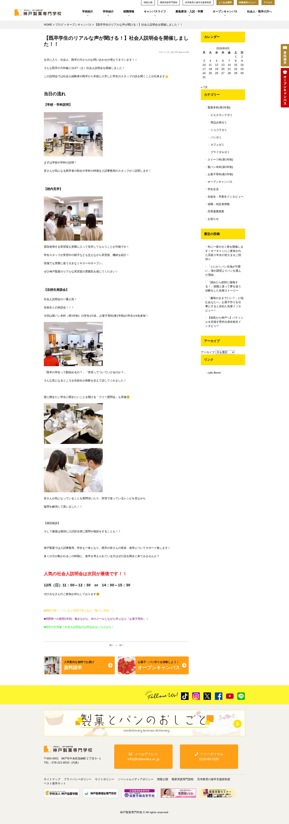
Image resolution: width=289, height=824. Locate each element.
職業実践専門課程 (183, 779)
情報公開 (162, 779)
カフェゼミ (217, 144)
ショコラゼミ (219, 129)
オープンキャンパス (225, 11)
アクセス (268, 2)
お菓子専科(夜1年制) (220, 174)
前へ (111, 645)
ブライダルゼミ (220, 152)
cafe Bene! (214, 372)
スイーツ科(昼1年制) (220, 159)
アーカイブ (208, 352)
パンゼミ (216, 137)
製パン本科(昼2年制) (220, 167)
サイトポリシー (104, 779)
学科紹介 (108, 11)
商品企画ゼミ (219, 122)
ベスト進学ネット (55, 783)
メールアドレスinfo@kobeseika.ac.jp (143, 756)
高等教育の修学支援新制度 (213, 779)
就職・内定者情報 (219, 204)
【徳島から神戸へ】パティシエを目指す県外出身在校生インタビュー (224, 321)
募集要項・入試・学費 (189, 11)
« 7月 (204, 87)
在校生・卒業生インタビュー (225, 196)
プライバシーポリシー (77, 779)
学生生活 (213, 189)
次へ (121, 645)
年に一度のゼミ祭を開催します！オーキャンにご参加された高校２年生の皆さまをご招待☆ (224, 253)
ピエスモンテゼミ (222, 114)
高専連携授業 (216, 211)
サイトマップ (52, 779)
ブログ (59, 24)
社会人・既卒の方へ (259, 11)
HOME (48, 24)
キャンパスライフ (155, 11)
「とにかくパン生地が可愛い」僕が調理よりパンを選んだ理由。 (223, 270)
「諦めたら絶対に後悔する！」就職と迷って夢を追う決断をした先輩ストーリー (223, 286)
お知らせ (213, 218)
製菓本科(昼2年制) (219, 107)
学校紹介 (87, 11)
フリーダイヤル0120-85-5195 (211, 756)
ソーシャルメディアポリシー (136, 779)
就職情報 (128, 11)
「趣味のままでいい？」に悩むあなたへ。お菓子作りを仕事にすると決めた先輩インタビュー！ (224, 304)
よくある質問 (225, 2)
